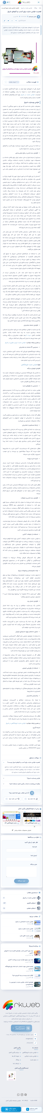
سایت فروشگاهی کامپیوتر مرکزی (30, 823)
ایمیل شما (34, 856)
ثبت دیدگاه (21, 881)
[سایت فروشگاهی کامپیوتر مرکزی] (32, 816)
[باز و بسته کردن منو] (38, 2)
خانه (40, 8)
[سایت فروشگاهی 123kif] (11, 816)
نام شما (34, 847)
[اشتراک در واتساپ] (12, 20)
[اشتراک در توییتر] (8, 20)
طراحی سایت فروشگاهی (29, 365)
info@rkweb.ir (29, 1039)
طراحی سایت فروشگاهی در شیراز (16, 723)
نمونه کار (28, 335)
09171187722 (29, 1043)
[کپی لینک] (4, 20)
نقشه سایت (33, 1100)
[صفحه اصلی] (24, 2)
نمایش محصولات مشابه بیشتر (22, 830)
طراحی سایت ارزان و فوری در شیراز (15, 343)
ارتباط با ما (25, 1100)
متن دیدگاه (33, 864)
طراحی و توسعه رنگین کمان (13, 1101)
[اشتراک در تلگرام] (16, 20)
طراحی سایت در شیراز (26, 8)
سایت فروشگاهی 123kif (10, 823)
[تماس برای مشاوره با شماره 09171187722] (4, 2)
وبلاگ (35, 8)
